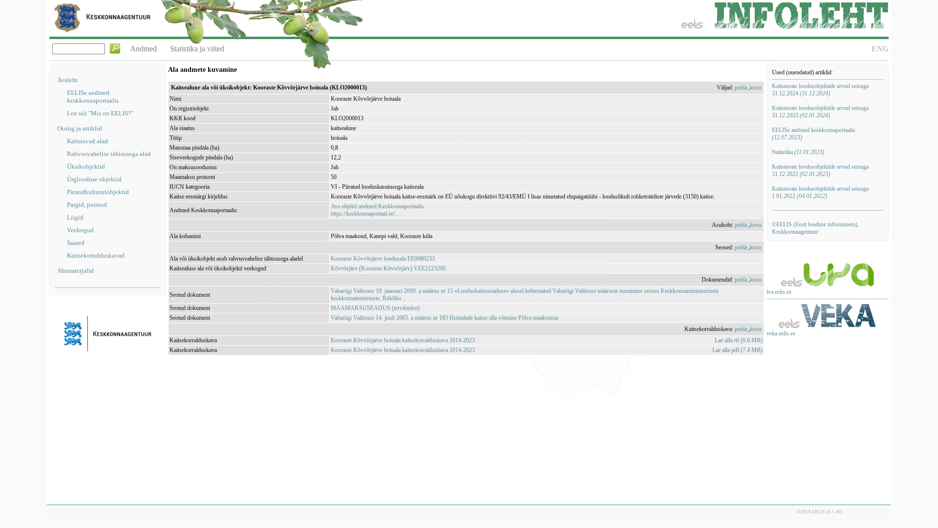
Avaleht (67, 80)
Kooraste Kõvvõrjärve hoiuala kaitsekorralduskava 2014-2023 (403, 340)
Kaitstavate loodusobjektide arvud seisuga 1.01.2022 (820, 192)
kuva (755, 87)
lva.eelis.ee (779, 291)
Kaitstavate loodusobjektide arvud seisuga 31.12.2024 (820, 90)
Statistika (798, 152)
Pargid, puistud (87, 204)
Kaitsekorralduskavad (96, 255)
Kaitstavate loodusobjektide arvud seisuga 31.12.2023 (820, 112)
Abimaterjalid (75, 270)
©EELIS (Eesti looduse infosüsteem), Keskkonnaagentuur (815, 228)
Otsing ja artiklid (79, 128)
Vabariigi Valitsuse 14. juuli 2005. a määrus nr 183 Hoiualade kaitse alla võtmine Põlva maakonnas (445, 317)
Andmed (143, 48)
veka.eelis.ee (781, 333)
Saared (76, 242)
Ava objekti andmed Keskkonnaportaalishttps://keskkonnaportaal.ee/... (377, 210)
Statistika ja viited (197, 48)
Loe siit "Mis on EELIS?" (100, 113)
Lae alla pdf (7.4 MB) (737, 350)
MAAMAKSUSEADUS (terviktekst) (375, 308)
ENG (880, 48)
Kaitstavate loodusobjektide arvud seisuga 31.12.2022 (820, 170)
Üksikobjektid (86, 166)
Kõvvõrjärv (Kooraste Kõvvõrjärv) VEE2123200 (388, 268)
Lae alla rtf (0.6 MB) (739, 340)
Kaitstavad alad (87, 141)
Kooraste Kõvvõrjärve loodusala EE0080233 (383, 258)
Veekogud (80, 230)
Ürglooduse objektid (94, 179)
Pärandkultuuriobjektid (98, 192)
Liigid (75, 217)
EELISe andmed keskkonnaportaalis (93, 96)
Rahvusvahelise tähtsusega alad (109, 153)
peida (741, 87)
